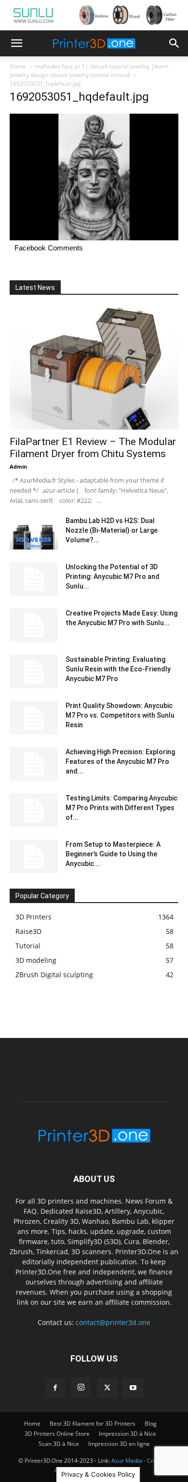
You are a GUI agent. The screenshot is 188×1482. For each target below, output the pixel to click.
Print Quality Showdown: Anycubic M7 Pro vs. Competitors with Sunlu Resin (120, 715)
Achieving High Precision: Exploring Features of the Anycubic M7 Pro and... (120, 761)
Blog (151, 1423)
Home (18, 66)
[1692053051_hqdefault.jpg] (94, 238)
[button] (16, 43)
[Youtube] (133, 1388)
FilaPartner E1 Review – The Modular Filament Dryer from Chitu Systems (93, 447)
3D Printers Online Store (57, 1434)
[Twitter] (107, 1388)
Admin (18, 466)
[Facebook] (55, 1388)
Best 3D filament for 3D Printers (92, 1423)
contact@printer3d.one (113, 1322)
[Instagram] (81, 1387)
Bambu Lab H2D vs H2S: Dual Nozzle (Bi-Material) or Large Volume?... (112, 530)
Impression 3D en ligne (119, 1444)
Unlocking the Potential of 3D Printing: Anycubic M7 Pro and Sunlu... (113, 576)
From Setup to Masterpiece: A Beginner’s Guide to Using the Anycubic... (113, 853)
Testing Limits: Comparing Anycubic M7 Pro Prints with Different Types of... (121, 807)
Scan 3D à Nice (59, 1444)
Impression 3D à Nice (127, 1434)
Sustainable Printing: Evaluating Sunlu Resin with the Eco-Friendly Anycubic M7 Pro (118, 669)
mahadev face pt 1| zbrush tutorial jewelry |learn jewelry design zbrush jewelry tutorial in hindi (89, 70)
